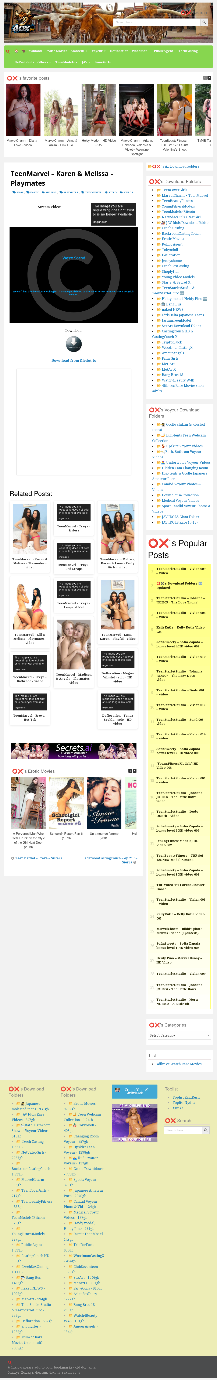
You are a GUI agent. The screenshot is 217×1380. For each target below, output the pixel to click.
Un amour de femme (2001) (104, 835)
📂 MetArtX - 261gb (84, 1283)
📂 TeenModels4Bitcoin (176, 212)
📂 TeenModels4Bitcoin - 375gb (29, 1217)
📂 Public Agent (169, 244)
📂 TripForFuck (169, 342)
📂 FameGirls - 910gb (85, 1288)
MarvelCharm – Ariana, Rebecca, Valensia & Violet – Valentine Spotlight (137, 147)
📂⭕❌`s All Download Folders (173, 166)
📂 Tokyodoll (167, 250)
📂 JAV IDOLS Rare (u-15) (177, 522)
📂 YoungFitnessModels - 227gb (29, 1234)
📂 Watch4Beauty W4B (175, 380)
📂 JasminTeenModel (174, 320)
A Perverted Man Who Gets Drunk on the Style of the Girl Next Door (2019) (28, 840)
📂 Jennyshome (169, 261)
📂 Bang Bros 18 (170, 375)
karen (34, 192)
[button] (8, 51)
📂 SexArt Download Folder (179, 326)
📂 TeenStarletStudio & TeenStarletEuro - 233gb (31, 1310)
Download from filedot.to (73, 361)
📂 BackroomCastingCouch (178, 234)
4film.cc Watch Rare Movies (179, 1064)
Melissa (51, 192)
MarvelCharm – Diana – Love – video (23, 142)
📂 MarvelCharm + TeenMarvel (182, 196)
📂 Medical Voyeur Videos (178, 501)
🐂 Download (32, 51)
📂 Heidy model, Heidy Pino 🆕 (182, 299)
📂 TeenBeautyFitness (175, 201)
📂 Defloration (168, 255)
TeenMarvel (93, 192)
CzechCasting (187, 51)
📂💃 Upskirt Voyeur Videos (180, 446)
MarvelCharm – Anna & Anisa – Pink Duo (61, 142)
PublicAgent (163, 51)
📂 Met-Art (166, 364)
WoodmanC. (141, 51)
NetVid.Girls (24, 62)
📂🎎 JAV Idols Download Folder (183, 223)
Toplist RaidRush (186, 1097)
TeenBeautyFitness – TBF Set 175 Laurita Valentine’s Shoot (174, 144)
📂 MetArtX (166, 369)
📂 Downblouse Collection (178, 495)
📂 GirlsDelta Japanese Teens (180, 315)
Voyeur (97, 51)
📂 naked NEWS (170, 310)
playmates (71, 192)
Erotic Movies (56, 51)
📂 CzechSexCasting (173, 266)
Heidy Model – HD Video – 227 (99, 142)
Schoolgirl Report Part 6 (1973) (66, 835)
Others (42, 62)
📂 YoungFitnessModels (176, 206)
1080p (20, 192)
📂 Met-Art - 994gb (31, 1299)
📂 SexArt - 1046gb (83, 1277)
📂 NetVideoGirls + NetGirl (179, 217)
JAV (84, 62)
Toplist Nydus (184, 1103)
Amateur (78, 51)
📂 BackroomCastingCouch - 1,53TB (32, 1168)
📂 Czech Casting (170, 228)
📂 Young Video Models (176, 277)
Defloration (119, 51)
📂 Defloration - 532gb (34, 1321)
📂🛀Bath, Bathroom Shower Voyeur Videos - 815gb (31, 1130)
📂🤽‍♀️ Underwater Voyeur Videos (183, 462)
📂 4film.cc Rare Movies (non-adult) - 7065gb (28, 1342)
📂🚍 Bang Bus (169, 304)
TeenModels (65, 62)
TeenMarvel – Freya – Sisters (38, 858)
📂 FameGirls (167, 358)
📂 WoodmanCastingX (175, 348)
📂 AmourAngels (170, 353)
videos (128, 192)
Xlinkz (178, 1108)
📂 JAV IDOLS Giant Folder (178, 517)
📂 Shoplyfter (168, 272)
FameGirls (103, 62)
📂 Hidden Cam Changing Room (182, 468)
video (113, 192)
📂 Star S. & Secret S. (174, 282)
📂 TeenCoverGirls (172, 190)
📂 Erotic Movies (170, 239)
